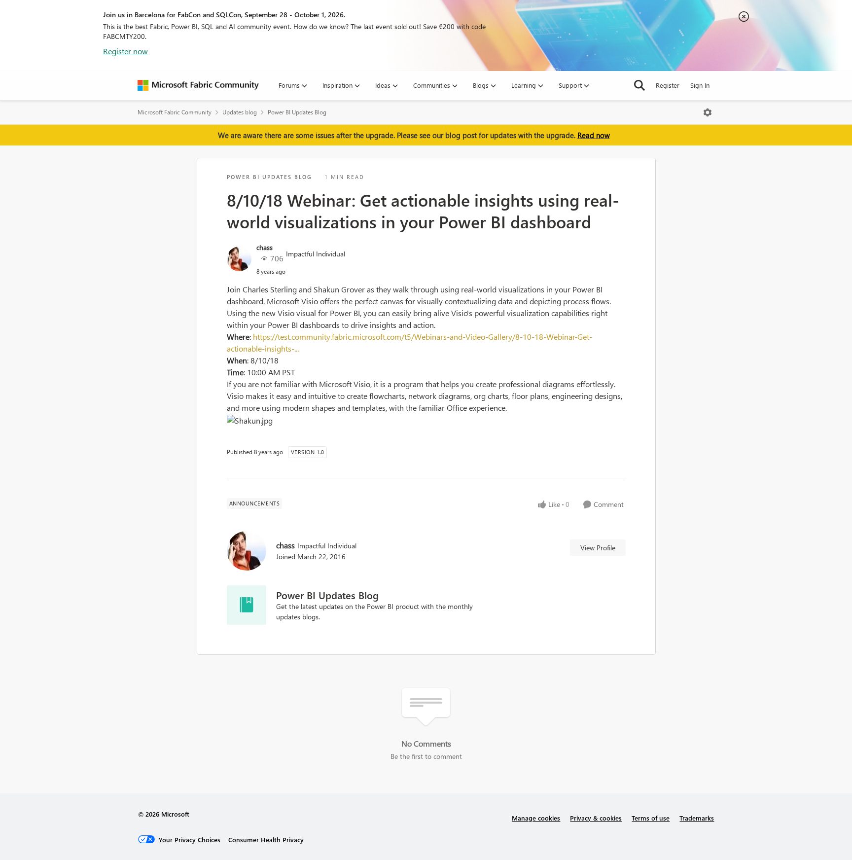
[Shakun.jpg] (251, 421)
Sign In (700, 85)
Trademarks (696, 818)
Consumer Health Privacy (266, 839)
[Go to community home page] (198, 85)
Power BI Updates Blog (297, 112)
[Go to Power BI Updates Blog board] (246, 605)
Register (667, 85)
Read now (593, 135)
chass (264, 247)
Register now (125, 51)
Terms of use (651, 818)
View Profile (597, 547)
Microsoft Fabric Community (175, 112)
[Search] (639, 85)
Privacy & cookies (596, 818)
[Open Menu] (707, 112)
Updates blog (239, 112)
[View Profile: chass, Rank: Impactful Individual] (239, 259)
